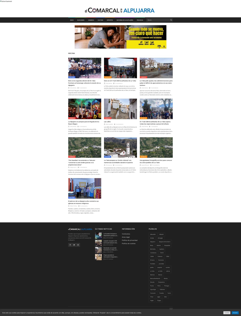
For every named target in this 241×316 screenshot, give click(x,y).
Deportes (110, 20)
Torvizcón (153, 293)
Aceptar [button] (235, 312)
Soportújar (153, 289)
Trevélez (161, 293)
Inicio (72, 20)
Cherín (162, 253)
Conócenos (126, 234)
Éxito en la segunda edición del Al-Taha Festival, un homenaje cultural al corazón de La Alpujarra (84, 83)
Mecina (160, 275)
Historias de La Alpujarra (125, 20)
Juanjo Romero (145, 165)
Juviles (152, 267)
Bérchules (153, 249)
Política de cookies (128, 243)
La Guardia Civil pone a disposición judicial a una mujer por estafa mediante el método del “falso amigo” (111, 235)
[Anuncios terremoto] (120, 37)
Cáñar (167, 256)
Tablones (162, 289)
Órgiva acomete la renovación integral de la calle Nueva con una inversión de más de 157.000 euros (111, 256)
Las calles (107, 122)
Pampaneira (161, 282)
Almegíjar (160, 238)
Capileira (161, 249)
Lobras (168, 271)
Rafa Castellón (109, 124)
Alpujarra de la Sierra (164, 242)
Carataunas (153, 253)
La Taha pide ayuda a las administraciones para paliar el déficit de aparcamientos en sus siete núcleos (156, 83)
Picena (152, 286)
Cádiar (152, 256)
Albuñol (161, 234)
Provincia (140, 20)
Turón (169, 293)
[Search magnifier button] (171, 20)
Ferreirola (161, 260)
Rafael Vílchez (73, 206)
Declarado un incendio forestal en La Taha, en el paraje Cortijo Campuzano (111, 249)
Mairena (152, 275)
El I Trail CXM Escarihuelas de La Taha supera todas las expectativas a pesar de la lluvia (155, 123)
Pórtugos (166, 286)
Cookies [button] (227, 312)
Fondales (152, 264)
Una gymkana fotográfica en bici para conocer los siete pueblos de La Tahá (156, 161)
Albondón (153, 234)
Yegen (152, 300)
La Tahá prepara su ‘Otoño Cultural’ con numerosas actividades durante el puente (118, 161)
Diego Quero (73, 167)
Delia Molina (73, 88)
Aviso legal (126, 237)
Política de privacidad (129, 240)
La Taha (152, 271)
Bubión (159, 245)
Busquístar (167, 245)
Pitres (159, 286)
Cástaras (160, 256)
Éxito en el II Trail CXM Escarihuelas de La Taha (120, 81)
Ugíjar (158, 297)
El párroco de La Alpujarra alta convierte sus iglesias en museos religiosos (83, 202)
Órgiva (159, 300)
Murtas (166, 278)
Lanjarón (159, 267)
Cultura (100, 20)
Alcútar (152, 238)
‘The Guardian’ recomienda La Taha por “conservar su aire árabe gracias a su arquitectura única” (81, 162)
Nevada (152, 282)
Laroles (168, 267)
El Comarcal (109, 165)
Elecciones (80, 20)
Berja (151, 245)
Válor (165, 297)
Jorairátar (161, 264)
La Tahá (160, 271)
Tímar (151, 297)
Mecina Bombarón (155, 278)
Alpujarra (152, 242)
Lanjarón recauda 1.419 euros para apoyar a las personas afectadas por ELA (110, 242)
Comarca (91, 20)
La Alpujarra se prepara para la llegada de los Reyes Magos (83, 123)
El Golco (152, 260)
